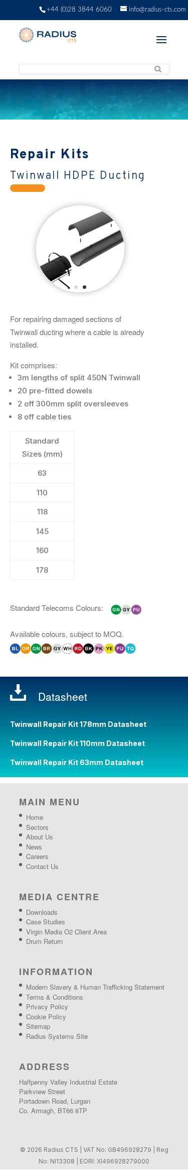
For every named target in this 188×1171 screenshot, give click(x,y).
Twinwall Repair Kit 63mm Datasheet (76, 763)
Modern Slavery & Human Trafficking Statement (95, 988)
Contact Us (42, 868)
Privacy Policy (47, 1008)
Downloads (42, 913)
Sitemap (38, 1027)
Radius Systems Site (57, 1037)
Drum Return (44, 942)
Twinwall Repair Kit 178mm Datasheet (78, 725)
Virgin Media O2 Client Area (66, 933)
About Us (39, 838)
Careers (37, 858)
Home (34, 818)
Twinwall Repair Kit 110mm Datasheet (77, 744)
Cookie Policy (46, 1018)
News (34, 848)
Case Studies (45, 923)
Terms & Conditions (54, 998)
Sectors (37, 828)
